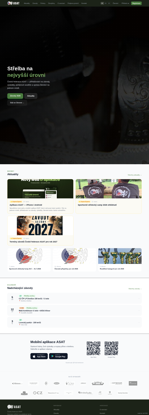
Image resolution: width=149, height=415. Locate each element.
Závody (35, 3)
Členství (115, 3)
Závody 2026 (15, 96)
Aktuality (27, 3)
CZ (102, 3)
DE (109, 3)
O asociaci (61, 3)
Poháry (42, 3)
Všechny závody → (135, 289)
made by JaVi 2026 (143, 413)
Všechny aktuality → (135, 175)
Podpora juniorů (73, 3)
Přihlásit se (125, 3)
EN (105, 3)
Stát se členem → (17, 103)
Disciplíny (51, 3)
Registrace (136, 3)
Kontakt (84, 3)
